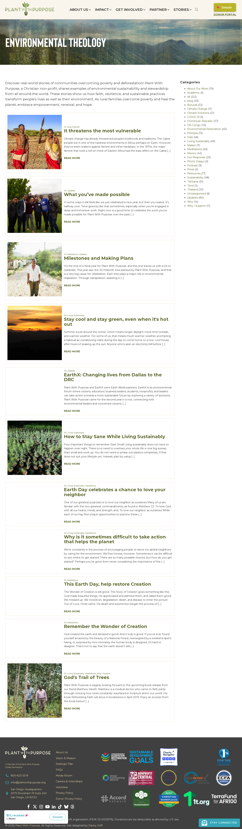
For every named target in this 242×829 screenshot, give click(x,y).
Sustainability (195, 177)
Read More (72, 158)
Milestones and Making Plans (98, 258)
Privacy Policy (64, 792)
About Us (62, 752)
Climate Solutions (198, 112)
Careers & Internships (69, 781)
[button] (80, 9)
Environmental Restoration (204, 129)
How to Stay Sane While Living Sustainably (114, 436)
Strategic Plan (64, 763)
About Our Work (197, 88)
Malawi (191, 145)
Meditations (72, 254)
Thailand (192, 189)
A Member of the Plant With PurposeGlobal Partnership (22, 765)
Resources (194, 173)
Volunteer (62, 787)
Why (190, 201)
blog (69, 127)
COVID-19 (193, 117)
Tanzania (192, 181)
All (65, 127)
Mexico (191, 153)
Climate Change (197, 108)
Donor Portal (225, 14)
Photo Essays (195, 161)
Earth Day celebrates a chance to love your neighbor (114, 492)
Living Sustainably (75, 315)
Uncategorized (196, 193)
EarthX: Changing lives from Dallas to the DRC (113, 377)
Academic (193, 92)
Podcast (76, 127)
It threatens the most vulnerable (102, 130)
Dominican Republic (200, 121)
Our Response (196, 157)
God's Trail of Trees (86, 677)
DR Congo (194, 125)
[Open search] (196, 10)
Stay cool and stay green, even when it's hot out (116, 322)
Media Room (64, 775)
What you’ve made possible (97, 194)
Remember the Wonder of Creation (105, 626)
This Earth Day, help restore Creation (107, 584)
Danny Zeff (95, 825)
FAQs (59, 769)
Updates (71, 191)
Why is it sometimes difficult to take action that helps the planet (115, 539)
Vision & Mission (66, 758)
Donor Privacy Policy (69, 798)
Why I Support (103, 673)
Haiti (190, 137)
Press (190, 169)
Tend (190, 185)
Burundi (192, 105)
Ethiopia (192, 133)
